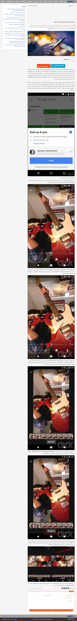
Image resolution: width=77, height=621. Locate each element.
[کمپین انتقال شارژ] (51, 66)
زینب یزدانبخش (66, 59)
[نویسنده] (72, 59)
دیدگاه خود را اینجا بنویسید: (68, 597)
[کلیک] (71, 1)
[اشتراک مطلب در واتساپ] (62, 588)
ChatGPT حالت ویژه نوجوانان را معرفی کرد (17, 24)
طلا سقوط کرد (22, 26)
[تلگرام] (68, 588)
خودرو (36, 1)
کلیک (74, 69)
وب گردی (23, 1)
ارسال (51, 610)
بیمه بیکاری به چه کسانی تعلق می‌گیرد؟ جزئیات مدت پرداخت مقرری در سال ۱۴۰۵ (15, 45)
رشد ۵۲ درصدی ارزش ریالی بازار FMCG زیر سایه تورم (15, 31)
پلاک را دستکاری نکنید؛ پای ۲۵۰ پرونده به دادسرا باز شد (14, 22)
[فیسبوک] (64, 588)
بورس (45, 1)
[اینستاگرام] (68, 619)
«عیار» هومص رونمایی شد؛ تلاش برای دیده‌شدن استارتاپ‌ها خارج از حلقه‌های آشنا (16, 9)
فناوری (56, 1)
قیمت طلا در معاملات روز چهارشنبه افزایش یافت (16, 17)
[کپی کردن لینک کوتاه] (37, 588)
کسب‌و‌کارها (30, 1)
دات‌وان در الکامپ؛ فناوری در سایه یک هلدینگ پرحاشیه (14, 33)
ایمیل (50, 593)
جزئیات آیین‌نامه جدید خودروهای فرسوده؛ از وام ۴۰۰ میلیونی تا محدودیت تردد (15, 39)
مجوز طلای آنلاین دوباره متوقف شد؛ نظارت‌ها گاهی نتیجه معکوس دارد (14, 20)
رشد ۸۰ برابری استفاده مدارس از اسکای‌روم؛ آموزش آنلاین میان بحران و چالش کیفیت (14, 14)
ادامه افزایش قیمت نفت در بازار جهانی (17, 12)
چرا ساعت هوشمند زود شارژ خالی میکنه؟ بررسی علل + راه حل (14, 28)
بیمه (41, 1)
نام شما (72, 593)
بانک (50, 1)
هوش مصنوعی (63, 1)
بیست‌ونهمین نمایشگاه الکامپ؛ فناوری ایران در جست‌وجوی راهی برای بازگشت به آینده (16, 42)
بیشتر (17, 1)
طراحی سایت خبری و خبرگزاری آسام (8, 619)
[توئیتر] (66, 588)
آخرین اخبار (24, 6)
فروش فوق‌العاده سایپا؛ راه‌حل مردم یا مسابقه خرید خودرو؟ (15, 35)
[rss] (74, 619)
